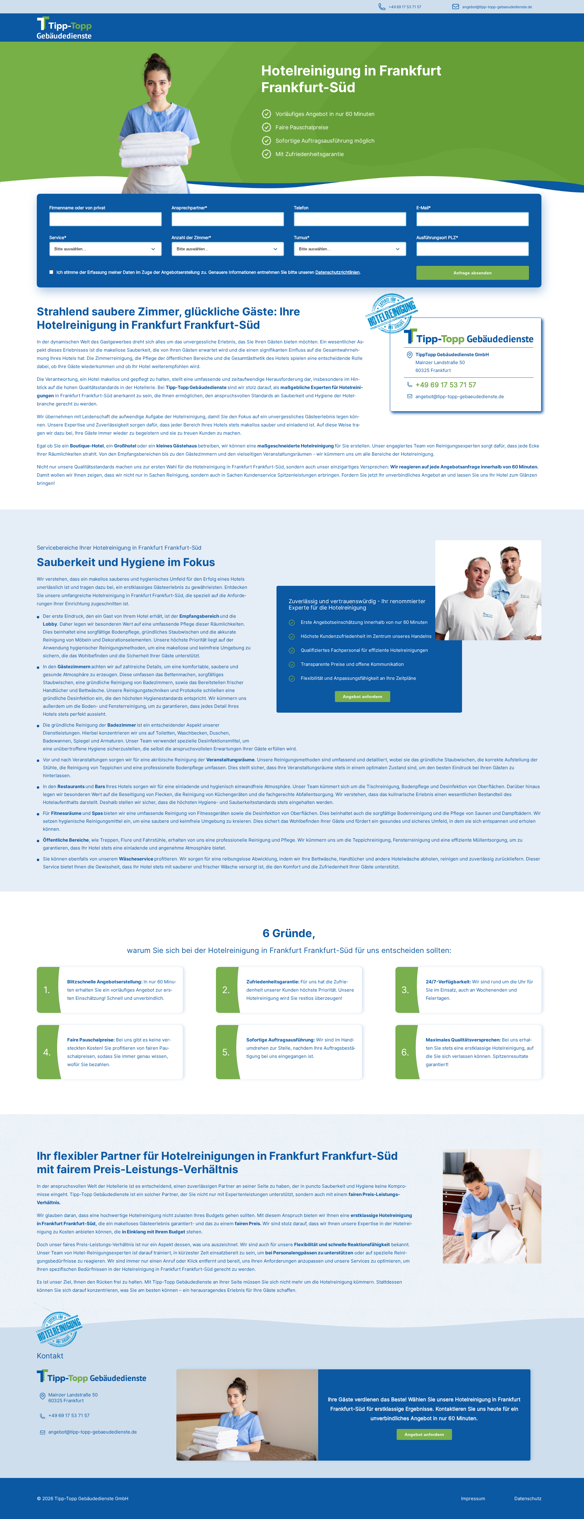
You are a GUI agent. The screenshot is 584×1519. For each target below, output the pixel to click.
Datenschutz (527, 1498)
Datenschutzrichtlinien (337, 272)
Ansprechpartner (189, 207)
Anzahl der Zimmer (191, 237)
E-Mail (423, 207)
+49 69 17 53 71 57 (405, 7)
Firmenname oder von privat (77, 207)
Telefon (301, 207)
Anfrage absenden (473, 272)
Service (57, 237)
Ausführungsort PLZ (437, 237)
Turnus (301, 237)
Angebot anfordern (362, 696)
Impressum (473, 1498)
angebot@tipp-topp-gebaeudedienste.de (497, 7)
